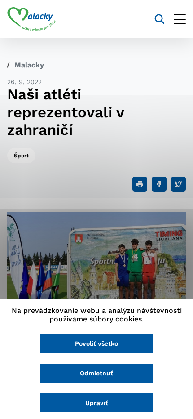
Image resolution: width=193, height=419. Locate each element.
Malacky (29, 65)
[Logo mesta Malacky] (31, 19)
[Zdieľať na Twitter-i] (178, 184)
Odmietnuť (96, 373)
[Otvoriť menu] (180, 19)
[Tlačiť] (139, 184)
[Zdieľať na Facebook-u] (159, 184)
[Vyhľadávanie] (159, 19)
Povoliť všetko (96, 343)
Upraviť (96, 402)
